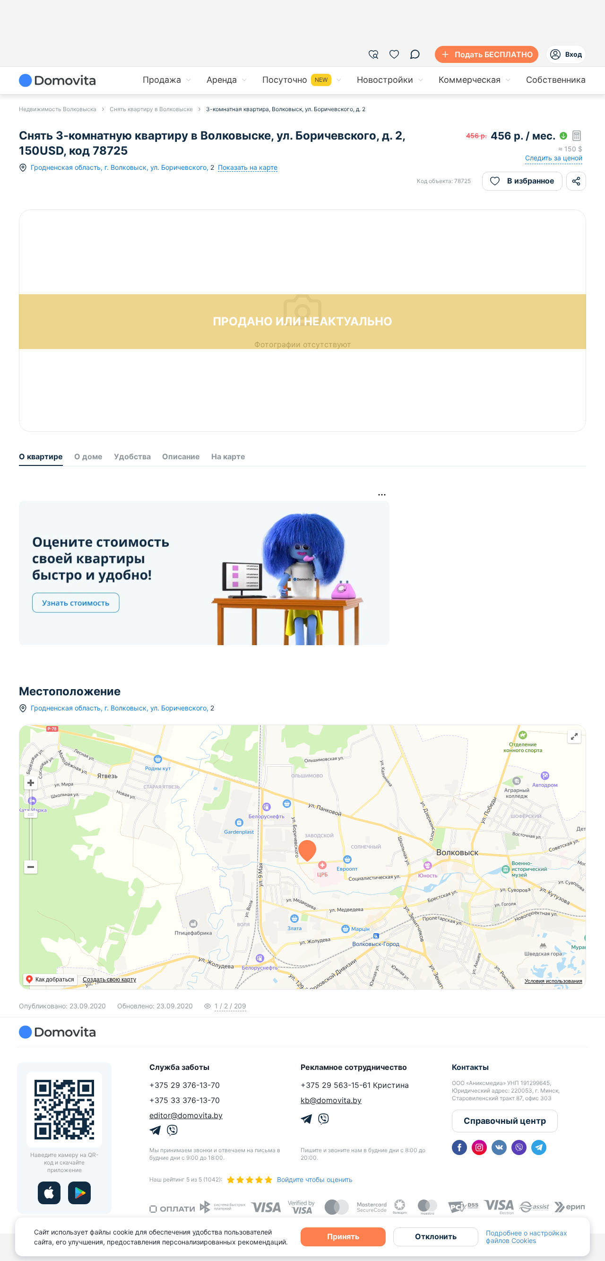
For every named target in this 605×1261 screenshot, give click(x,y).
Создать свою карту (109, 979)
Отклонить (436, 1236)
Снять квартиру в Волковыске (151, 109)
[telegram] (538, 1147)
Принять (343, 1236)
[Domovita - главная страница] (57, 80)
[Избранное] (394, 54)
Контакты (470, 1067)
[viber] (519, 1147)
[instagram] (479, 1147)
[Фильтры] (373, 54)
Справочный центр (505, 1121)
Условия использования (553, 981)
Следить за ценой (553, 158)
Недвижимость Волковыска (57, 109)
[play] (79, 1193)
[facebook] (459, 1147)
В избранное (530, 180)
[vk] (499, 1147)
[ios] (49, 1193)
